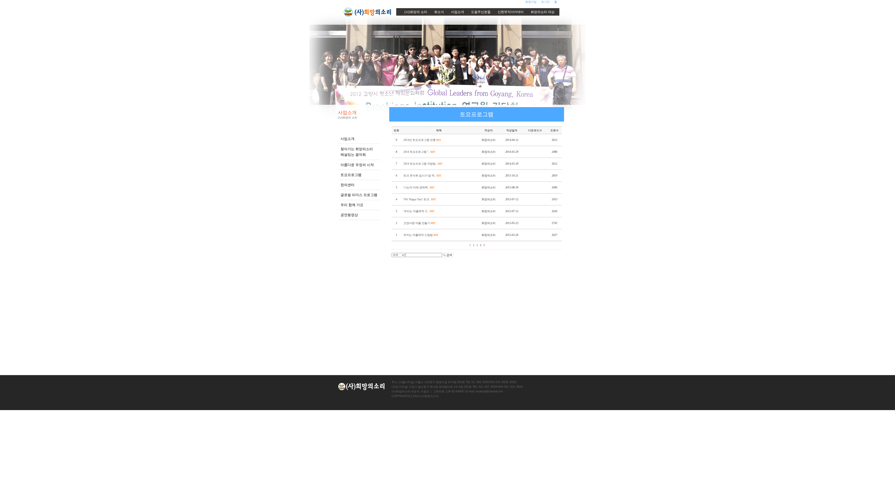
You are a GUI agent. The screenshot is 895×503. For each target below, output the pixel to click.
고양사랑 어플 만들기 (419, 223)
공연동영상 (349, 215)
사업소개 (457, 12)
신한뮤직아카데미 (511, 12)
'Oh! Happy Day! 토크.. (419, 199)
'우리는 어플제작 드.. (418, 211)
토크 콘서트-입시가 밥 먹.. (422, 175)
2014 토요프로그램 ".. (419, 151)
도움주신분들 (481, 12)
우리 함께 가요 (352, 205)
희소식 (439, 12)
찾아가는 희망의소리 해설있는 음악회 (357, 151)
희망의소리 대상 (542, 12)
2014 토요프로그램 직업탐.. (422, 163)
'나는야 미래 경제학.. (418, 187)
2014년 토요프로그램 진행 (422, 140)
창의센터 (348, 185)
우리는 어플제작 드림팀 (420, 235)
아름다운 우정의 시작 (357, 165)
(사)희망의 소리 (415, 12)
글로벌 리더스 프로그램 (359, 195)
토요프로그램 (351, 175)
